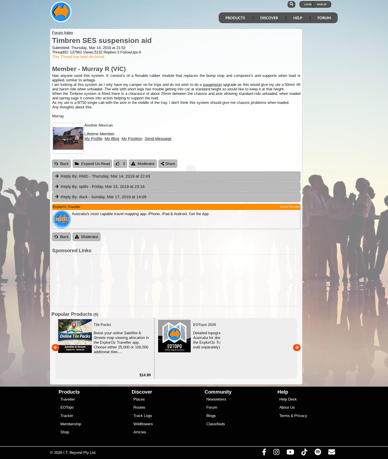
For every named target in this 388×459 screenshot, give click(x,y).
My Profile (93, 138)
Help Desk (288, 399)
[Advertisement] (176, 280)
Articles (139, 432)
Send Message (158, 138)
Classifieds (215, 424)
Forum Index (62, 33)
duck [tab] (103, 197)
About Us (287, 407)
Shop (64, 432)
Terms (284, 416)
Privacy (300, 416)
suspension (212, 84)
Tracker (66, 416)
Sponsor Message (290, 206)
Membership (70, 424)
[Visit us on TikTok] (304, 453)
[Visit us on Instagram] (276, 453)
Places (139, 399)
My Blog (112, 138)
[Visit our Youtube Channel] (290, 453)
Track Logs (142, 416)
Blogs (211, 416)
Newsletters (216, 399)
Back (64, 164)
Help (297, 18)
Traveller (67, 399)
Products (235, 18)
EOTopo (67, 407)
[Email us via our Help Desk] (331, 453)
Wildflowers (143, 424)
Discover (269, 18)
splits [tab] (103, 186)
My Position (131, 138)
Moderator (146, 164)
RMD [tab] (105, 176)
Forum (324, 18)
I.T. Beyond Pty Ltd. (79, 452)
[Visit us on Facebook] (264, 453)
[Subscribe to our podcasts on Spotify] (318, 453)
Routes (139, 407)
